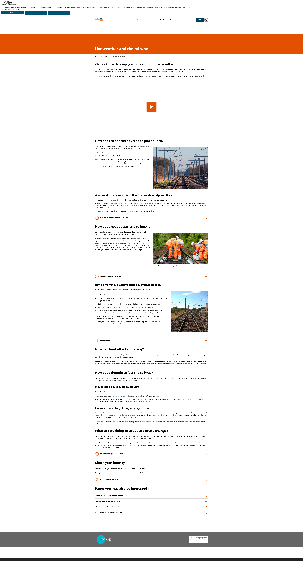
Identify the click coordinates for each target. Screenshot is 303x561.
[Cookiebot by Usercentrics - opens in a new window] (8, 2)
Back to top (294, 557)
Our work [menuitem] (128, 20)
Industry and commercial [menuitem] (144, 20)
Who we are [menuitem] (116, 20)
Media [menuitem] (182, 20)
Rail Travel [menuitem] (161, 20)
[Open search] (206, 20)
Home (96, 56)
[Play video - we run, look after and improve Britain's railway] (152, 107)
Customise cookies (35, 13)
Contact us (199, 20)
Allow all (12, 12)
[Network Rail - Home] (99, 20)
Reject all (59, 13)
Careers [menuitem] (172, 20)
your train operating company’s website (158, 473)
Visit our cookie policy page (9, 9)
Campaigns (104, 56)
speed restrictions (120, 203)
